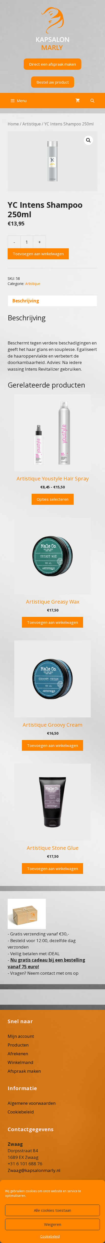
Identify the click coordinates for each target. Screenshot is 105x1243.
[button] (88, 140)
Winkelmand (20, 1062)
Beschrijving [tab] (25, 301)
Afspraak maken (24, 1071)
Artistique (31, 124)
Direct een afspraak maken (52, 64)
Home (13, 124)
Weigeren (52, 1224)
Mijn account (21, 1036)
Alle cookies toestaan (52, 1210)
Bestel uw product (52, 82)
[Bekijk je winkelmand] (77, 100)
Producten (18, 1045)
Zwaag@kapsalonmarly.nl (34, 1170)
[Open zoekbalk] (92, 100)
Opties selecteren (53, 499)
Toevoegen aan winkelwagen (38, 253)
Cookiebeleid (50, 1236)
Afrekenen (18, 1054)
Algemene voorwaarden (32, 1103)
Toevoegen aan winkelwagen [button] (52, 622)
